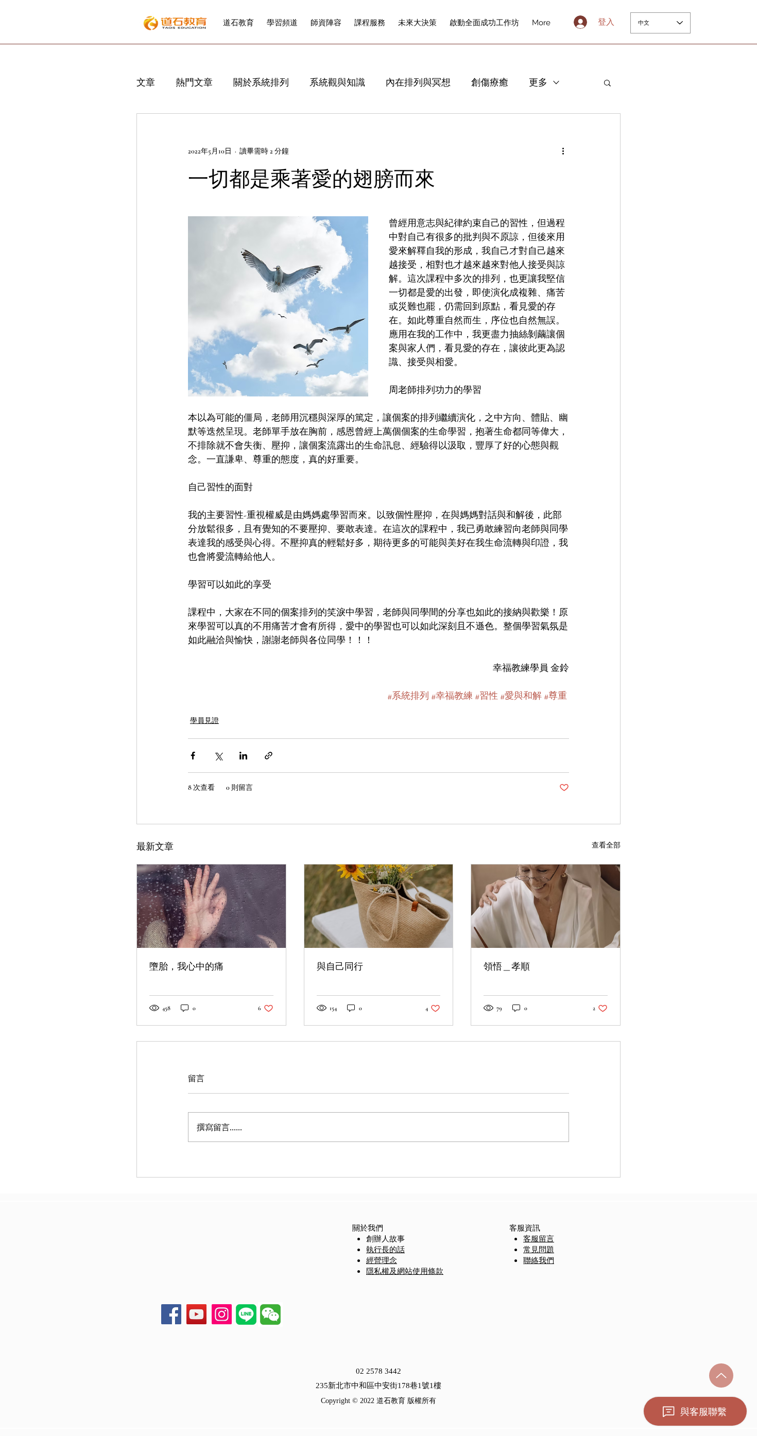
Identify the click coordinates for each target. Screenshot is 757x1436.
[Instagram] (222, 1314)
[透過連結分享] (268, 755)
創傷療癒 (489, 82)
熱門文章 (194, 82)
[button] (607, 82)
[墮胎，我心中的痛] (211, 906)
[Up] (721, 1375)
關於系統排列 (261, 82)
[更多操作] (563, 151)
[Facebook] (171, 1314)
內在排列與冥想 (418, 82)
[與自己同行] (378, 906)
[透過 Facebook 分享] (193, 755)
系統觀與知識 (337, 82)
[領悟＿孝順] (545, 906)
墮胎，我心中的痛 (186, 966)
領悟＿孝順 (507, 966)
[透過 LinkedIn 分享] (243, 755)
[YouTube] (196, 1314)
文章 (145, 82)
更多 (538, 82)
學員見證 (204, 720)
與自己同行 (340, 966)
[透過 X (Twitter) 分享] (218, 755)
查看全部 (606, 845)
